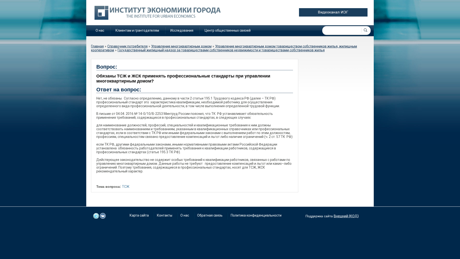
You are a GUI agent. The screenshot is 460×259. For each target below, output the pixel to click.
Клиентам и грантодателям (137, 30)
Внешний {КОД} (346, 216)
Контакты (164, 215)
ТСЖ (125, 186)
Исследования (181, 30)
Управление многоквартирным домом (181, 46)
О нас (100, 30)
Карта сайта (139, 215)
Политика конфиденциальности (256, 215)
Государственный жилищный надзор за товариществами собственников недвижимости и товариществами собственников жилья (221, 50)
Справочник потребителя (127, 46)
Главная (97, 46)
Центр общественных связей (228, 30)
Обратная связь (210, 215)
